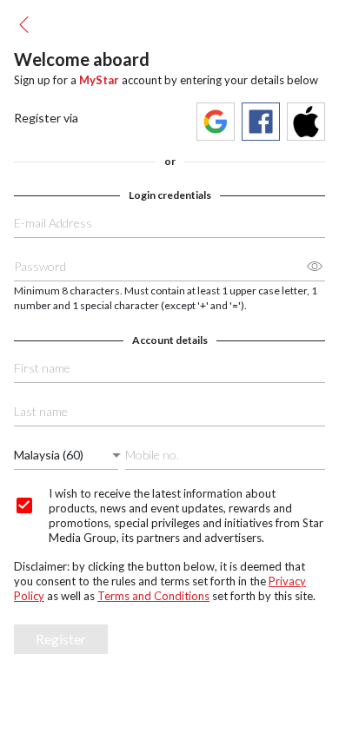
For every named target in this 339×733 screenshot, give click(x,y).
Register (61, 639)
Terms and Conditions (153, 596)
